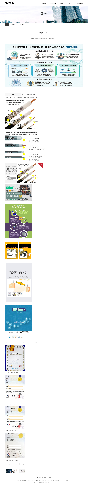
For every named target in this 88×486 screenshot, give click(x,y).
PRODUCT (12, 24)
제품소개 (22, 24)
